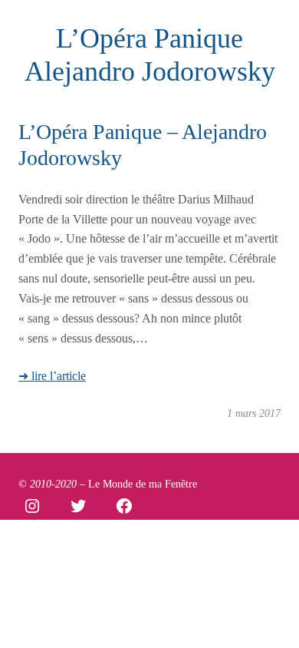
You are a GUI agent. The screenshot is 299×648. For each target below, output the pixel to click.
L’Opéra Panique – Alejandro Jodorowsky (142, 145)
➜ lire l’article (52, 375)
